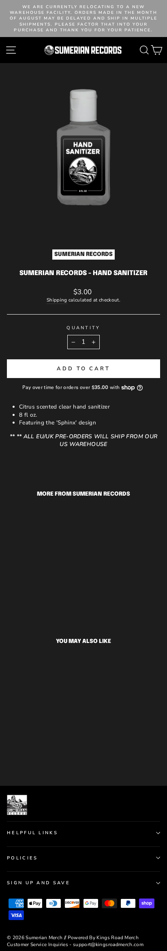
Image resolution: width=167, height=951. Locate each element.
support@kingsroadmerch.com (108, 944)
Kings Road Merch (117, 937)
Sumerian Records (83, 254)
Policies (22, 858)
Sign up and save (38, 883)
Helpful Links (32, 833)
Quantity (83, 328)
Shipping (57, 300)
